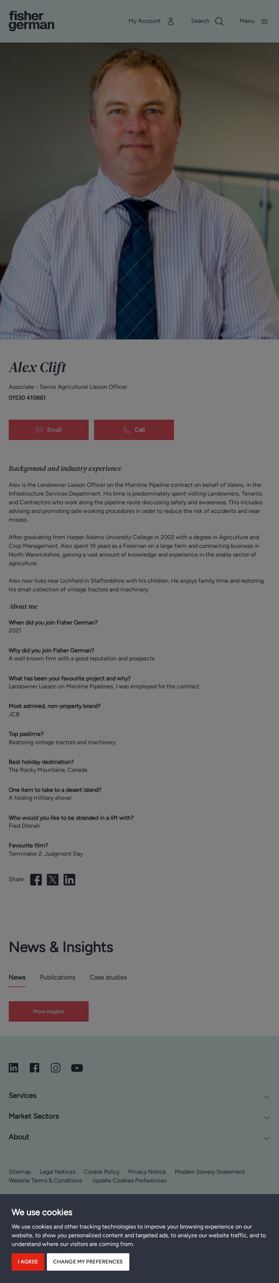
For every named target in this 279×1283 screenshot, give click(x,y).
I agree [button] (28, 1262)
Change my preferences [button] (88, 1262)
